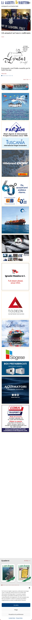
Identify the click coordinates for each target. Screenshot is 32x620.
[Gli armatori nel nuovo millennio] (16, 20)
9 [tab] (13, 585)
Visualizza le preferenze (16, 614)
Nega (16, 610)
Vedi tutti (26, 79)
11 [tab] (16, 585)
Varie (2, 37)
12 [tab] (18, 585)
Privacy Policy (19, 618)
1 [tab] (1, 75)
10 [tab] (15, 585)
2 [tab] (3, 75)
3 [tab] (4, 75)
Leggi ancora (16, 70)
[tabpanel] (16, 70)
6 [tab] (9, 75)
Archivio (26, 560)
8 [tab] (12, 75)
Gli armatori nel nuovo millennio (16, 33)
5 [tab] (7, 75)
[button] (29, 588)
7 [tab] (10, 75)
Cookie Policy (12, 618)
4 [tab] (6, 75)
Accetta (16, 605)
